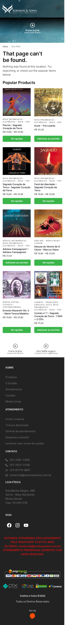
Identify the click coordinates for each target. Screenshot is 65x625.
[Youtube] (26, 525)
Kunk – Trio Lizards (44, 125)
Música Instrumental (15, 241)
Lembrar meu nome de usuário (24, 443)
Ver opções (17, 138)
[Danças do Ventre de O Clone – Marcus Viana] (48, 223)
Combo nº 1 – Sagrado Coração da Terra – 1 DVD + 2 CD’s (48, 316)
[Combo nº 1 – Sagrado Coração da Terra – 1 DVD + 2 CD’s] (48, 285)
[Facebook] (9, 525)
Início (5, 46)
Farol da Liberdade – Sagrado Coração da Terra (45, 187)
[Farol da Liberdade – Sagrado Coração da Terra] (48, 161)
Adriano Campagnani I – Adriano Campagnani (16, 251)
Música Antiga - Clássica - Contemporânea (12, 304)
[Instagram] (17, 525)
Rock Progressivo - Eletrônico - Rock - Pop (47, 121)
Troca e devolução (17, 425)
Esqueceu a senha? (17, 437)
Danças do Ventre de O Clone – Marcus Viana (47, 248)
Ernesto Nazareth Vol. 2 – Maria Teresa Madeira (16, 312)
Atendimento (13, 389)
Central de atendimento (20, 431)
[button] (59, 8)
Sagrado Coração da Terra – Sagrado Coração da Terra (16, 187)
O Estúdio (11, 383)
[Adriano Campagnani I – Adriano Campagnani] (17, 223)
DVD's (49, 305)
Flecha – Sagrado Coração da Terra (12, 127)
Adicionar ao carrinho (48, 138)
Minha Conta (13, 401)
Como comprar (14, 419)
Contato (10, 395)
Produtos (11, 377)
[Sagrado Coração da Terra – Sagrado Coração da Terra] (17, 161)
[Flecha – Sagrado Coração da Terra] (17, 102)
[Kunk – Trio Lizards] (48, 102)
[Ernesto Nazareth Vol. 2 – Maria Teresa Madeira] (17, 284)
